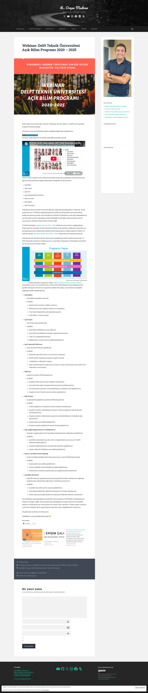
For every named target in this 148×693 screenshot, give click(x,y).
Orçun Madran (35, 29)
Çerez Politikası (45, 690)
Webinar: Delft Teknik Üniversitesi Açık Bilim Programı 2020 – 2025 (51, 47)
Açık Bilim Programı (25, 568)
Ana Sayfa (20, 29)
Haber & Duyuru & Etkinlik (70, 565)
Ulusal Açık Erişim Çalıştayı (51, 541)
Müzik (84, 29)
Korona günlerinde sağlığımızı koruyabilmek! (33, 573)
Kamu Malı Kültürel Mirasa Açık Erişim (115, 114)
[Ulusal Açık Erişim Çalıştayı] (54, 535)
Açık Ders (29, 565)
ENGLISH (94, 29)
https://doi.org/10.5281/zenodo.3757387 (67, 283)
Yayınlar (49, 29)
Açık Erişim (43, 565)
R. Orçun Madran (74, 8)
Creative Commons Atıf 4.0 (107, 677)
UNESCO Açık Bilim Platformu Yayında (115, 106)
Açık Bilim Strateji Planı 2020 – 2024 (46, 234)
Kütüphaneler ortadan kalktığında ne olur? (116, 117)
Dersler (62, 29)
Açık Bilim (22, 565)
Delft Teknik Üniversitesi (39, 568)
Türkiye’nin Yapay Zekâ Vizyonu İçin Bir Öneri (117, 112)
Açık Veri (58, 565)
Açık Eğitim (36, 565)
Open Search (132, 29)
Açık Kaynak (51, 565)
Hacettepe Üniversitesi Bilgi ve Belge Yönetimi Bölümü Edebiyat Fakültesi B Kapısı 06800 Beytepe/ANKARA (24, 673)
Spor (73, 29)
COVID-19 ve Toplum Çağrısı (28, 576)
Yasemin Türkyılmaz (54, 568)
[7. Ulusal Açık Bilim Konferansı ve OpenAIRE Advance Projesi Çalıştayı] (32, 535)
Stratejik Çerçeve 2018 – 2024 (45, 225)
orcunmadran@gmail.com (22, 679)
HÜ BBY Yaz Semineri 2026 (112, 109)
